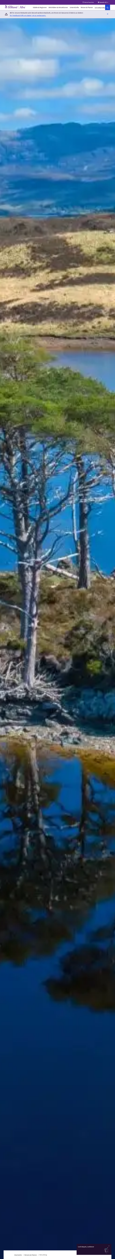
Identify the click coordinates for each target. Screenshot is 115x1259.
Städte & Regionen (40, 7)
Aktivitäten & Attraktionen (58, 7)
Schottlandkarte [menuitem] (101, 7)
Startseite (18, 1255)
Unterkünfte (74, 7)
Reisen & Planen (87, 7)
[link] (107, 7)
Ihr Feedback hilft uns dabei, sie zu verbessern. (28, 15)
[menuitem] (40, 7)
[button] (107, 13)
